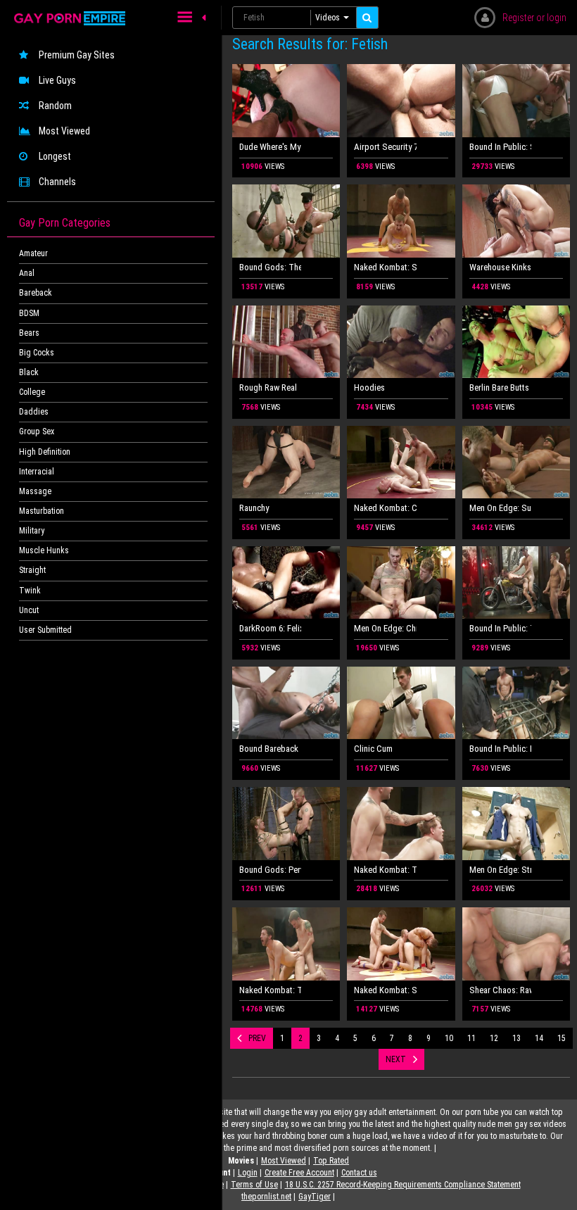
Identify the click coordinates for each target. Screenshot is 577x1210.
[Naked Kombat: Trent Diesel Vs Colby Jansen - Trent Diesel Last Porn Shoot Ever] (401, 823)
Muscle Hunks (44, 550)
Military (31, 531)
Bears (29, 333)
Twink (30, 590)
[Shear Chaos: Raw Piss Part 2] (516, 944)
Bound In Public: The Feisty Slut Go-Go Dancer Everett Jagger (500, 628)
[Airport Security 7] (401, 100)
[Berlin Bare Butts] (516, 342)
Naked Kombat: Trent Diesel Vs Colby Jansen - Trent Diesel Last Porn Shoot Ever (385, 869)
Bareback (35, 293)
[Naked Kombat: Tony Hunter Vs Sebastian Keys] (286, 944)
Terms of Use (254, 1185)
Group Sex (36, 431)
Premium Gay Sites (77, 55)
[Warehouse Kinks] (516, 221)
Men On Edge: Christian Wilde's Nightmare (385, 628)
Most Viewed (64, 131)
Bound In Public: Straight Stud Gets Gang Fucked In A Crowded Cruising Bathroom (500, 146)
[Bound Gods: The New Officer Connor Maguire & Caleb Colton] (286, 221)
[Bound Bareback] (286, 703)
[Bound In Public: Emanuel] (516, 703)
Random (55, 105)
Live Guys (57, 80)
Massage (35, 491)
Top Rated (331, 1161)
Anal (26, 273)
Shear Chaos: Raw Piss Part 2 (500, 990)
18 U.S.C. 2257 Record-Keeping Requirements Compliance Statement (403, 1185)
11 (471, 1038)
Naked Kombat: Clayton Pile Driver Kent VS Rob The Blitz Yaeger (385, 508)
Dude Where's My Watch (270, 146)
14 (539, 1038)
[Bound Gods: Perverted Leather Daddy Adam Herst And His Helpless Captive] (286, 823)
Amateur (33, 253)
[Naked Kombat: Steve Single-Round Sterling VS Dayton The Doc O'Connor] (401, 221)
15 (561, 1038)
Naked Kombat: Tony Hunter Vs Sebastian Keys (270, 990)
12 (494, 1038)
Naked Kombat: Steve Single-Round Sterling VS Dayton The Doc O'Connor (385, 267)
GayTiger (314, 1197)
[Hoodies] (401, 342)
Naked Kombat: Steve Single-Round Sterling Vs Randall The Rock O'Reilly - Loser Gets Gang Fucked (385, 990)
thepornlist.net (266, 1197)
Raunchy (254, 508)
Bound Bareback (268, 748)
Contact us (359, 1173)
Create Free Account (299, 1173)
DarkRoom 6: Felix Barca (270, 628)
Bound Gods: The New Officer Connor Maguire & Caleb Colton (270, 267)
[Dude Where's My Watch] (286, 100)
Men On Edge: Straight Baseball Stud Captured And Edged (500, 869)
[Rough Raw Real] (286, 342)
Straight (32, 570)
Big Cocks (36, 353)
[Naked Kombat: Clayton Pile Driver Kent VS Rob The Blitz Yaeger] (401, 462)
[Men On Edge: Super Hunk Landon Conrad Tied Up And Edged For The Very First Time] (516, 462)
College (32, 392)
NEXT (396, 1059)
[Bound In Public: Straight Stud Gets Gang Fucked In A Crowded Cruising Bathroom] (516, 100)
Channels (57, 181)
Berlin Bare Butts (499, 387)
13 (516, 1038)
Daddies (34, 412)
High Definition (44, 452)
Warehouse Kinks (500, 267)
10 (449, 1038)
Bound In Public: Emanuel (500, 748)
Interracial (36, 472)
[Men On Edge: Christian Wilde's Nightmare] (401, 582)
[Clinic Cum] (401, 703)
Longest (55, 156)
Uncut (29, 610)
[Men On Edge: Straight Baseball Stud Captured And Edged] (516, 823)
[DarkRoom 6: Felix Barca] (286, 582)
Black (29, 372)
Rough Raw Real (268, 387)
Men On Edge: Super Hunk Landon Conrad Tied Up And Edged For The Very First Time (500, 508)
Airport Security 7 (385, 146)
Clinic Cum (373, 748)
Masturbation (41, 511)
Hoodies (369, 387)
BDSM (29, 313)
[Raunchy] (286, 462)
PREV (257, 1038)
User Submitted (45, 630)
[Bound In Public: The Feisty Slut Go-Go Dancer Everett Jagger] (516, 582)
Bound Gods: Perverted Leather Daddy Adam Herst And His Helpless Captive (270, 869)
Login (248, 1173)
